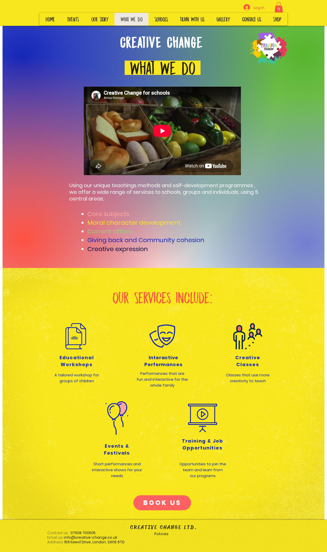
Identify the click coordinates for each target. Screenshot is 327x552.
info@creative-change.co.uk (90, 537)
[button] (278, 7)
